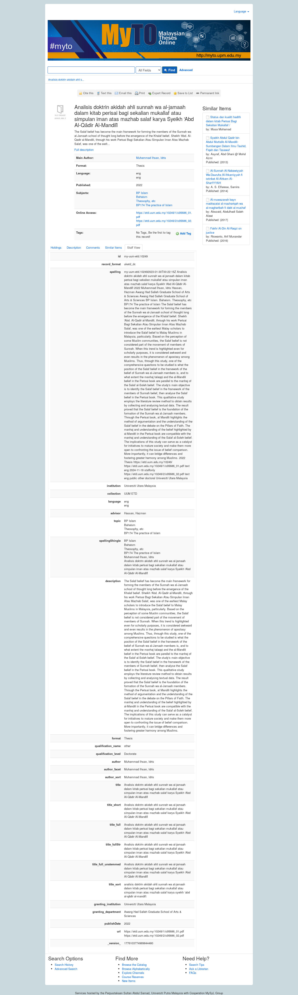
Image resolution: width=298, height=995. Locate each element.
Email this (125, 93)
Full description (84, 150)
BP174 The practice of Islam (154, 205)
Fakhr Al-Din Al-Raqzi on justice (223, 230)
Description (74, 247)
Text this (106, 93)
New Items (128, 981)
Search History (64, 965)
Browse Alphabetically (136, 969)
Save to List (185, 93)
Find (171, 70)
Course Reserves (133, 977)
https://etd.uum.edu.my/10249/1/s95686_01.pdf (164, 215)
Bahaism (141, 197)
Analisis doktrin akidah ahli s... (66, 79)
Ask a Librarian (198, 969)
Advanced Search (66, 969)
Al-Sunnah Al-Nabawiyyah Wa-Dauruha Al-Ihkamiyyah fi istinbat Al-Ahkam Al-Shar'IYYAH (224, 176)
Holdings (56, 247)
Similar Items (113, 247)
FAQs (192, 973)
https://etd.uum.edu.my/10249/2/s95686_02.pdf (164, 223)
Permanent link (209, 93)
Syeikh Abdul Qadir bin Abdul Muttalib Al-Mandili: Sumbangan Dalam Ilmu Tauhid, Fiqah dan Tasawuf (226, 144)
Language (240, 11)
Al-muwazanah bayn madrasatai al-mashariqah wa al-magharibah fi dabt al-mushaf (226, 203)
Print (142, 93)
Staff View (133, 247)
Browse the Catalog (134, 965)
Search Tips (196, 965)
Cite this (88, 93)
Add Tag (185, 233)
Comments (93, 247)
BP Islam (142, 193)
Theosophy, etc (146, 201)
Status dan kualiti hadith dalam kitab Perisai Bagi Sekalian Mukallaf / (223, 121)
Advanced (186, 70)
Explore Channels (133, 973)
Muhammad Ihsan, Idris (151, 158)
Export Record (161, 93)
